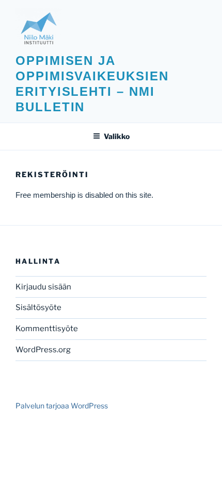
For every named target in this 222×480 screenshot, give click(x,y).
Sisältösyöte (38, 307)
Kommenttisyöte (46, 328)
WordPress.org (43, 349)
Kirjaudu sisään (43, 287)
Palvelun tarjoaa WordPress (61, 405)
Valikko (117, 136)
